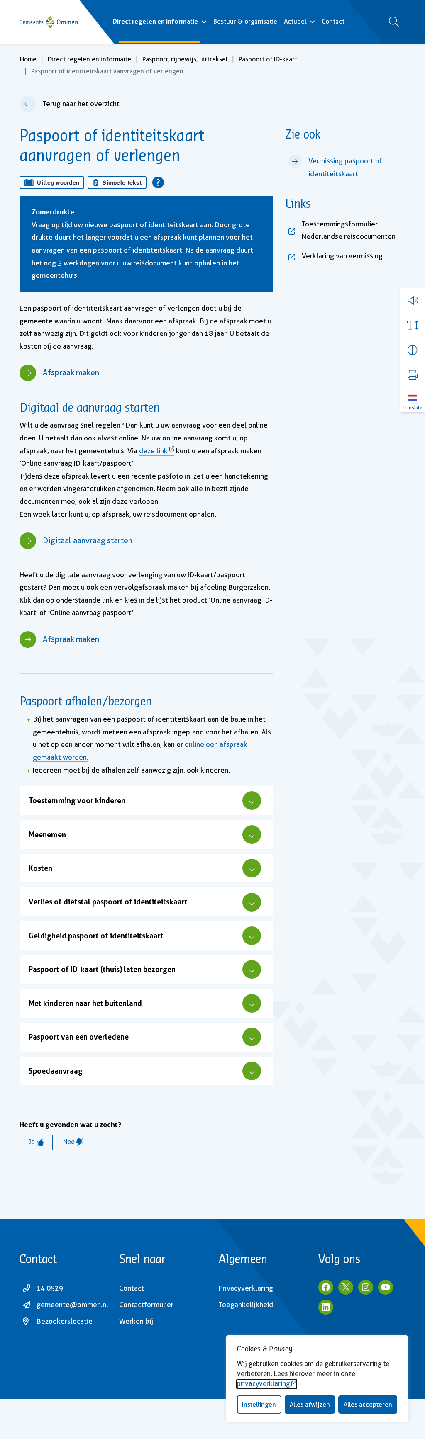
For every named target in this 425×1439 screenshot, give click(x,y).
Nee (69, 1142)
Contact (333, 21)
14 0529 (50, 1288)
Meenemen (47, 834)
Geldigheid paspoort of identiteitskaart (96, 935)
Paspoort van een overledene (79, 1036)
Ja (33, 1142)
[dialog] (317, 1378)
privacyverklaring (263, 1384)
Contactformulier (146, 1304)
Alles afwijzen (310, 1404)
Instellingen (259, 1404)
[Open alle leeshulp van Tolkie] (158, 182)
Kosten (40, 868)
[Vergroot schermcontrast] (412, 350)
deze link (153, 451)
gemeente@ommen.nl (72, 1304)
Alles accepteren (368, 1404)
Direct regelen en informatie (155, 21)
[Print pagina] (412, 374)
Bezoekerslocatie (65, 1321)
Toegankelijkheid (246, 1304)
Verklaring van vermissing (353, 255)
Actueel (295, 21)
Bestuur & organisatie (245, 21)
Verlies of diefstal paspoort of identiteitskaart (108, 901)
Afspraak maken (71, 372)
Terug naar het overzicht (81, 104)
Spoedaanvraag (56, 1070)
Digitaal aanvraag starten (87, 540)
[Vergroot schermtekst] (412, 325)
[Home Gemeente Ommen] (49, 21)
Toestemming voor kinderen (77, 800)
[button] (412, 300)
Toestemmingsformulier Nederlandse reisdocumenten (353, 230)
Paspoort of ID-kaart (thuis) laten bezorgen (102, 969)
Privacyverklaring (246, 1288)
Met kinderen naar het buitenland (85, 1003)
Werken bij (136, 1321)
